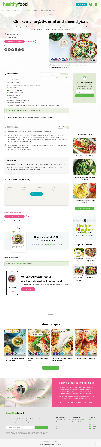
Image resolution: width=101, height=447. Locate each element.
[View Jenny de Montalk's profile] (10, 390)
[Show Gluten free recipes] (9, 353)
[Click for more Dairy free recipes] (52, 60)
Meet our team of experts (81, 402)
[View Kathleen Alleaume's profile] (20, 397)
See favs (31, 41)
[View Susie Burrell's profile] (41, 390)
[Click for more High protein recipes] (63, 60)
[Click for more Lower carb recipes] (66, 60)
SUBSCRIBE (28, 289)
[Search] (90, 4)
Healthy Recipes (11, 10)
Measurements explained (62, 77)
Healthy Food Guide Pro (78, 419)
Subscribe (82, 4)
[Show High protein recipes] (15, 353)
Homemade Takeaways (24, 10)
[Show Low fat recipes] (86, 353)
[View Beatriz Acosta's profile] (31, 397)
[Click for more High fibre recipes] (59, 60)
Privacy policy (55, 441)
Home (3, 10)
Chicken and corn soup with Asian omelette (14, 359)
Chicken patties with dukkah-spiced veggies (62, 359)
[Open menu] (96, 4)
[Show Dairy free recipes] (7, 353)
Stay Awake (61, 126)
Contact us (58, 426)
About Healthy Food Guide (63, 419)
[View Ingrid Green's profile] (41, 397)
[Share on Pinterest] (12, 49)
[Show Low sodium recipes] (65, 353)
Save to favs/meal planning (15, 41)
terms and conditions (31, 430)
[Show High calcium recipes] (80, 353)
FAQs (57, 428)
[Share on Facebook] (16, 49)
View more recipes (49, 368)
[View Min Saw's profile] (20, 389)
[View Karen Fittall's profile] (11, 397)
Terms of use (46, 441)
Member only (37, 194)
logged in (18, 263)
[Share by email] (9, 49)
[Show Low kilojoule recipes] (41, 353)
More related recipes (84, 208)
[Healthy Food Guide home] (15, 413)
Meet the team (59, 422)
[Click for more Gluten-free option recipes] (56, 60)
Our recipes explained (61, 424)
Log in (10, 110)
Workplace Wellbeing (77, 422)
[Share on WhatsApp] (19, 49)
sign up (15, 110)
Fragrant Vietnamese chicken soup (38, 359)
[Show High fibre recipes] (12, 353)
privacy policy (86, 99)
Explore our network (77, 424)
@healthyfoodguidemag (54, 244)
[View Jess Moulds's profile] (31, 390)
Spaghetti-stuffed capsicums (85, 358)
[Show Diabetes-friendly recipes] (77, 353)
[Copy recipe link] (5, 49)
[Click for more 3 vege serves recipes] (70, 60)
